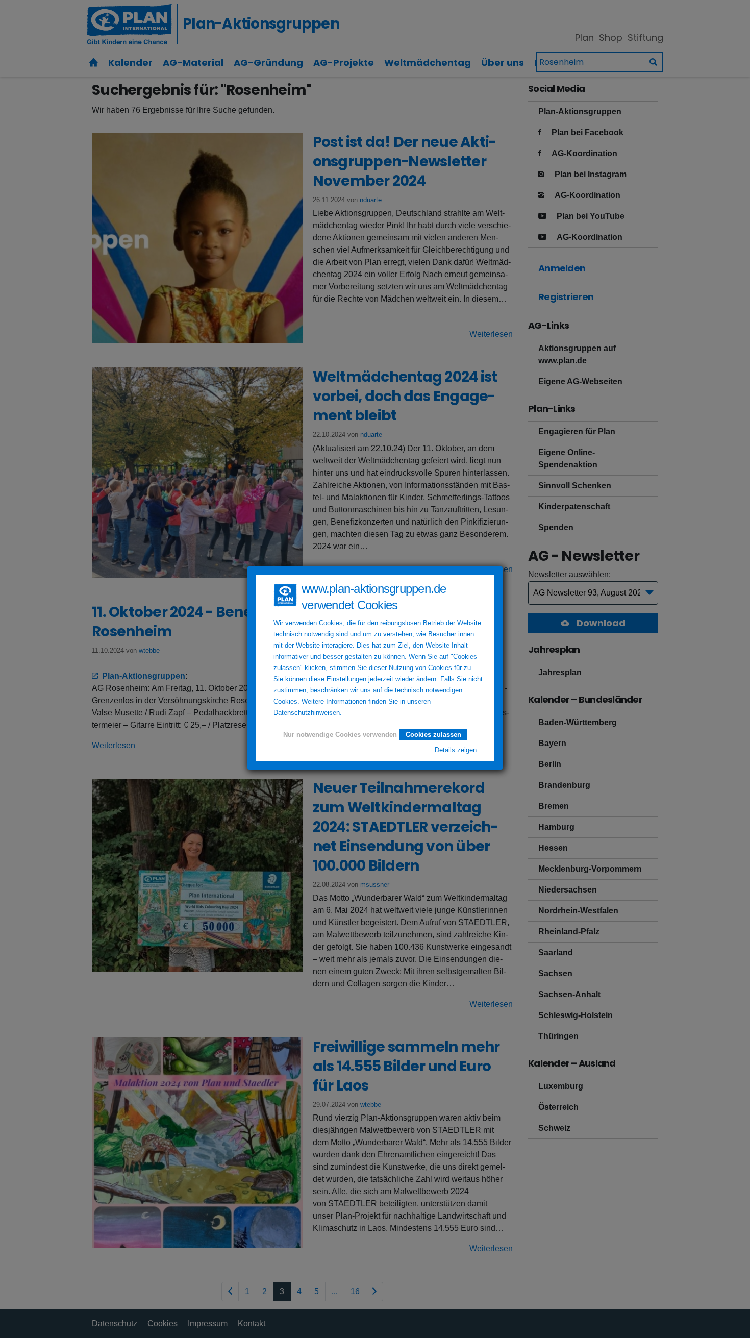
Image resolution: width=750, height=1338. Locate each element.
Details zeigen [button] (456, 750)
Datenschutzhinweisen (306, 712)
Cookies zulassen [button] (433, 734)
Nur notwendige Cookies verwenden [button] (340, 734)
